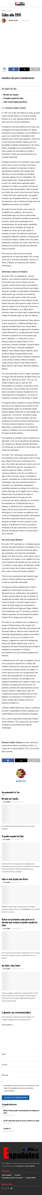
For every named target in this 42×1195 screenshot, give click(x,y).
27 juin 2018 (8, 1123)
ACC (8, 1163)
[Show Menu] (3, 3)
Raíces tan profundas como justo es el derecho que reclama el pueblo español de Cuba (19, 922)
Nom (4, 1054)
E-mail (5, 1065)
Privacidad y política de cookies (12, 1178)
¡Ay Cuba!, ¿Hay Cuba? (11, 965)
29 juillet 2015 (9, 1116)
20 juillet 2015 (9, 1131)
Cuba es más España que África (15, 101)
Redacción (13, 20)
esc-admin (6, 802)
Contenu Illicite (31, 1178)
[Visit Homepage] (21, 3)
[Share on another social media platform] (35, 69)
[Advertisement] (21, 45)
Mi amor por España (10, 94)
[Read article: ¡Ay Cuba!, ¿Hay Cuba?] (21, 981)
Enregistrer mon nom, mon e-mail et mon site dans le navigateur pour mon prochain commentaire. (21, 1088)
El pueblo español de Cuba (13, 98)
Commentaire (8, 1025)
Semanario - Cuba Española (26, 1166)
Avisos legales (7, 1175)
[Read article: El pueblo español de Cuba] (21, 851)
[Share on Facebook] (13, 69)
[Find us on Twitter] (5, 1188)
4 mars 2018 (25, 20)
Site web (5, 1075)
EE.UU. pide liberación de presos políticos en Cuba (21, 1120)
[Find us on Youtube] (11, 1188)
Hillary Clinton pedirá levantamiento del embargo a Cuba (21, 1111)
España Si (7, 1128)
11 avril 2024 (16, 969)
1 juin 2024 (15, 929)
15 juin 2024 (16, 839)
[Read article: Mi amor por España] (21, 814)
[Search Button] (39, 3)
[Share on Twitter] (24, 69)
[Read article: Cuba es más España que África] (21, 894)
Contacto (17, 1175)
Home (4, 11)
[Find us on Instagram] (8, 1188)
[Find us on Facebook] (2, 1188)
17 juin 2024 (16, 802)
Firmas (9, 11)
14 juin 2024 (16, 882)
